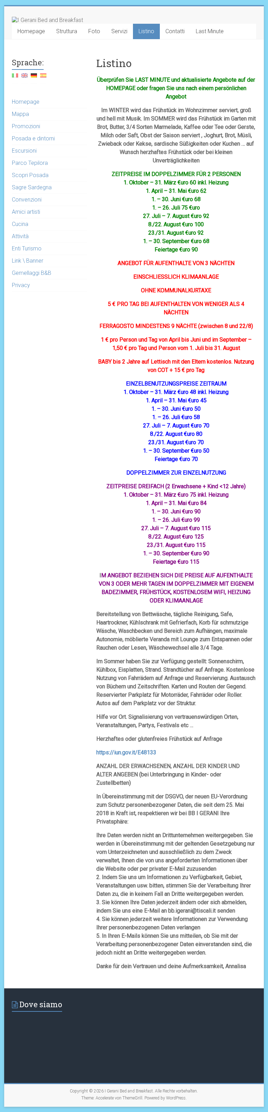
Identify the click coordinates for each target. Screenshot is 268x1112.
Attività (20, 236)
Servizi (119, 31)
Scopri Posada (30, 175)
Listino (146, 31)
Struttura (66, 31)
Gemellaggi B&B (31, 273)
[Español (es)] (43, 78)
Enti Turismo (27, 248)
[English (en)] (24, 78)
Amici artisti (26, 211)
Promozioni (26, 126)
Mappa (20, 114)
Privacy (21, 285)
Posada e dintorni (33, 138)
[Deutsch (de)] (34, 78)
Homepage (31, 31)
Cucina (20, 224)
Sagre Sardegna (32, 187)
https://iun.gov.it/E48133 (126, 752)
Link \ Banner (27, 260)
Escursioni (24, 150)
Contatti (175, 31)
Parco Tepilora (30, 163)
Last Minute (210, 31)
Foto (94, 31)
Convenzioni (27, 199)
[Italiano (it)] (15, 78)
